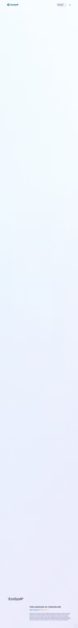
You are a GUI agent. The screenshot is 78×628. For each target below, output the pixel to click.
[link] (12, 4)
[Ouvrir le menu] (70, 4)
